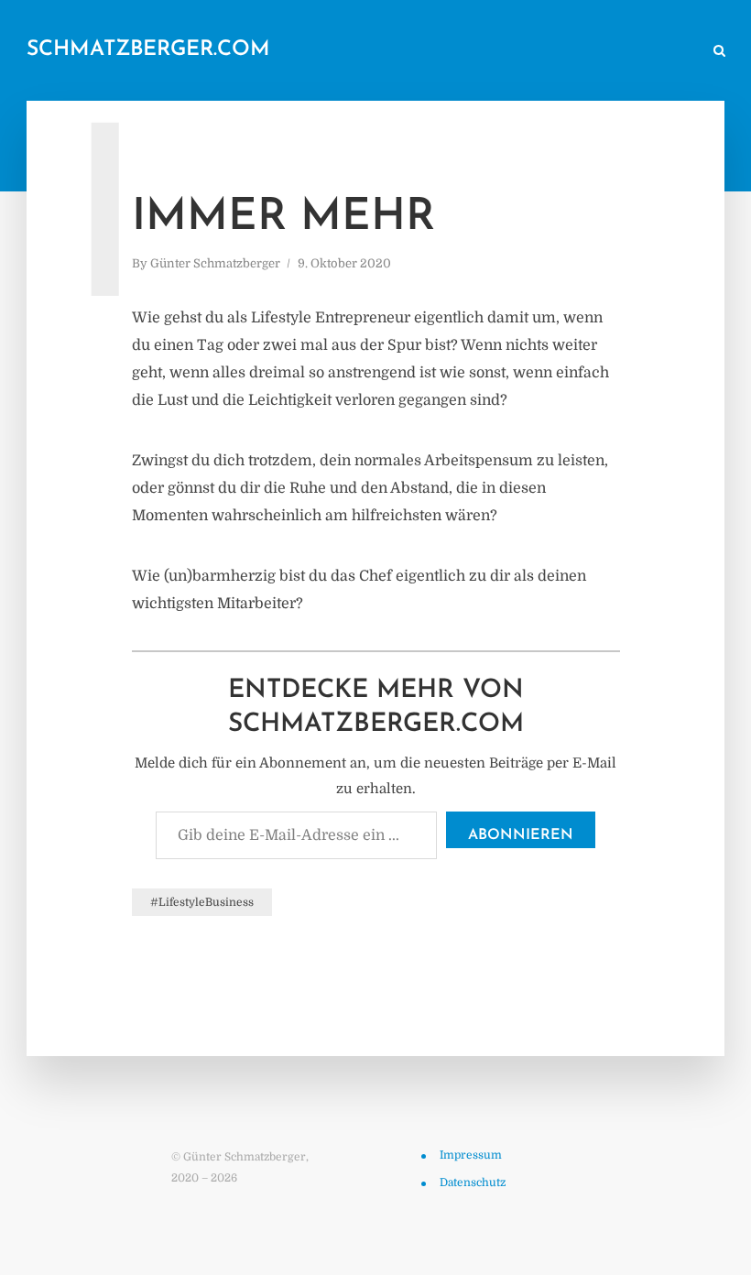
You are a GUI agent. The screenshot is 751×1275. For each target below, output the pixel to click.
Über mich (541, 52)
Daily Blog (261, 52)
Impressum (471, 1155)
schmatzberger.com (148, 49)
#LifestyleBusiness (202, 902)
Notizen (341, 52)
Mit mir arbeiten (641, 52)
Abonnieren (520, 835)
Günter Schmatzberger (215, 263)
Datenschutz (473, 1182)
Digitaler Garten (438, 52)
